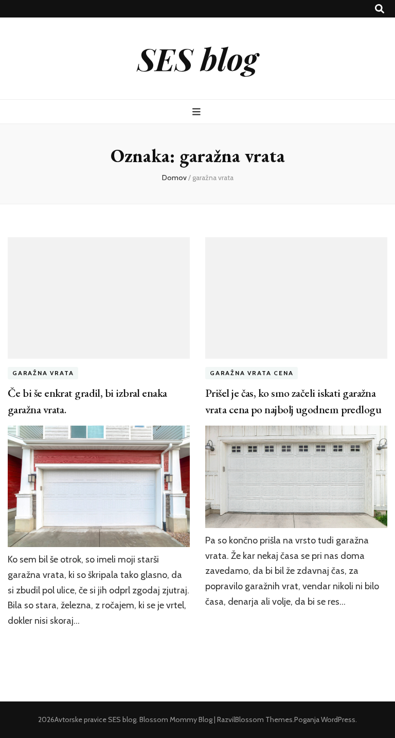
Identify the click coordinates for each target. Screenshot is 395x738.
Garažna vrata (43, 373)
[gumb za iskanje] (379, 9)
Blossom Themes (264, 719)
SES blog (197, 58)
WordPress (338, 719)
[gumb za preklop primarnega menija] (197, 112)
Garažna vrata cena (251, 373)
